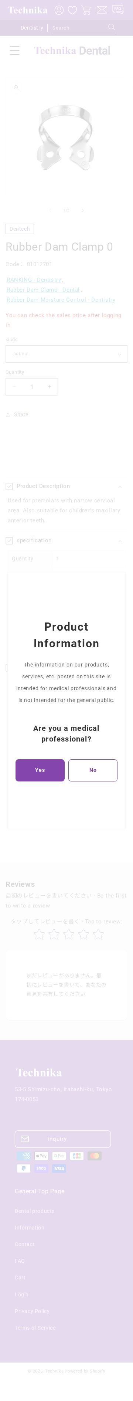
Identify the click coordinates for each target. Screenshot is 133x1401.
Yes (40, 770)
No (93, 770)
